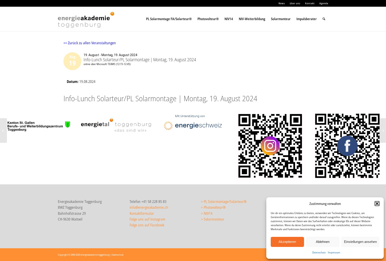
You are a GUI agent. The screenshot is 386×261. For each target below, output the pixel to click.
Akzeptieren (287, 242)
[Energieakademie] (87, 23)
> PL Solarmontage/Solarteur (222, 201)
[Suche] (324, 18)
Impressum (334, 252)
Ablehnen (322, 242)
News (282, 3)
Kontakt (310, 3)
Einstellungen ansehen (360, 242)
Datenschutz (319, 252)
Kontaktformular (142, 213)
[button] (377, 203)
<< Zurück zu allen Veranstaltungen (89, 42)
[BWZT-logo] (39, 127)
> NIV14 (206, 213)
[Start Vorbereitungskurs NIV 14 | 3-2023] (3, 130)
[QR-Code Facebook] (347, 146)
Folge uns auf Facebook (147, 225)
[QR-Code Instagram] (270, 146)
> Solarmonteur (212, 219)
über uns (295, 3)
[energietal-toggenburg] (116, 125)
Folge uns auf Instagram (147, 219)
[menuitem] (281, 3)
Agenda (323, 3)
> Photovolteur (212, 207)
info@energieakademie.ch (149, 207)
